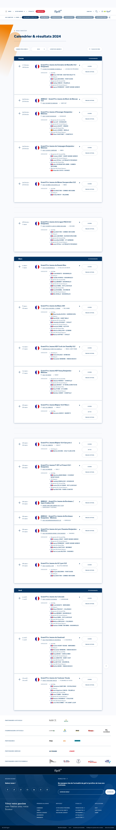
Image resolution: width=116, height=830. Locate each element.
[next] (109, 17)
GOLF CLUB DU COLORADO (49, 599)
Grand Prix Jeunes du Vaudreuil (53, 637)
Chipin (96, 812)
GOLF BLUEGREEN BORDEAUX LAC (51, 520)
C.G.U (70, 827)
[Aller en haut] (106, 666)
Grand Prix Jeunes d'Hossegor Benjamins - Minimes (57, 113)
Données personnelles (78, 827)
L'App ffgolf (98, 810)
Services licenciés (42, 812)
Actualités (44, 17)
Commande (40, 807)
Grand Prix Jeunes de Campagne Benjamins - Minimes (58, 147)
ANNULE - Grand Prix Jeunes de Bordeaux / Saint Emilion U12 (57, 502)
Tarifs (38, 810)
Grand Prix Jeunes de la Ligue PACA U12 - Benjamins (56, 223)
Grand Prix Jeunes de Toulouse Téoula (55, 678)
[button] (8, 11)
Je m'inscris (110, 791)
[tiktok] (14, 789)
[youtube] (27, 789)
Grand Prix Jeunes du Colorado (52, 597)
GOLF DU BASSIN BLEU (48, 267)
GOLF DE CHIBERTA (47, 407)
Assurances (40, 815)
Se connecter (79, 810)
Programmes (79, 812)
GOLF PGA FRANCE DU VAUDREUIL (51, 640)
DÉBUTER (89, 11)
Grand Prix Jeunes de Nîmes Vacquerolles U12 (58, 182)
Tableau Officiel (89, 71)
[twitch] (47, 789)
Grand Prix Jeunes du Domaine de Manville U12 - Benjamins (59, 65)
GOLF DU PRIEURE (47, 469)
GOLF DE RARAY (46, 375)
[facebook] (7, 789)
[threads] (40, 789)
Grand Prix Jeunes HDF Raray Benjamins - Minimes (56, 371)
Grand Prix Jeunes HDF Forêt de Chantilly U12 (58, 346)
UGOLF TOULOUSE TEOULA (49, 680)
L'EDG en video (69, 17)
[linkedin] (34, 789)
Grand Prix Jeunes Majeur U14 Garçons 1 (56, 443)
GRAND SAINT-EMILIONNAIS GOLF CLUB (53, 505)
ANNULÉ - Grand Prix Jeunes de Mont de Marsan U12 (59, 100)
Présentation (79, 807)
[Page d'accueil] (58, 11)
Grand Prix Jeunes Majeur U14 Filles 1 (55, 405)
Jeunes (17, 17)
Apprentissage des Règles (84, 17)
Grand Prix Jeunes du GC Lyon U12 (54, 563)
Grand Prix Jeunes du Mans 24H (53, 306)
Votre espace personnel (63, 807)
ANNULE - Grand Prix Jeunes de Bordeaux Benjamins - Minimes (57, 517)
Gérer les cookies (109, 827)
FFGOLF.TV (31, 11)
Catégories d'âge (101, 17)
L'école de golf (56, 17)
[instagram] (20, 789)
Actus (89, 411)
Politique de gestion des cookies (94, 827)
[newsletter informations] (67, 779)
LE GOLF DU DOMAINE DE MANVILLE (52, 69)
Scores (90, 66)
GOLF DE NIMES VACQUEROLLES (51, 185)
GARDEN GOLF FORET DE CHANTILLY (52, 349)
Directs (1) (40, 11)
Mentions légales (62, 827)
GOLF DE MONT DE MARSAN (49, 103)
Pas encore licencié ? (62, 812)
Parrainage (40, 817)
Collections (79, 817)
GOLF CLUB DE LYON (48, 566)
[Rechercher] (96, 11)
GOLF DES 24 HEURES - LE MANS (51, 308)
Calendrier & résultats (30, 17)
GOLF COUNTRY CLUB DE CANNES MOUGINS (54, 226)
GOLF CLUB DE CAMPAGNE (49, 150)
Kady (96, 807)
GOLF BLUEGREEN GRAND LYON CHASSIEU (53, 533)
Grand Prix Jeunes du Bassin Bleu (53, 265)
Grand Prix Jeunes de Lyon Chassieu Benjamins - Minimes (59, 530)
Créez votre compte (62, 810)
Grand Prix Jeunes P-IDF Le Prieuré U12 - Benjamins (56, 466)
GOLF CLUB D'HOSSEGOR (49, 116)
